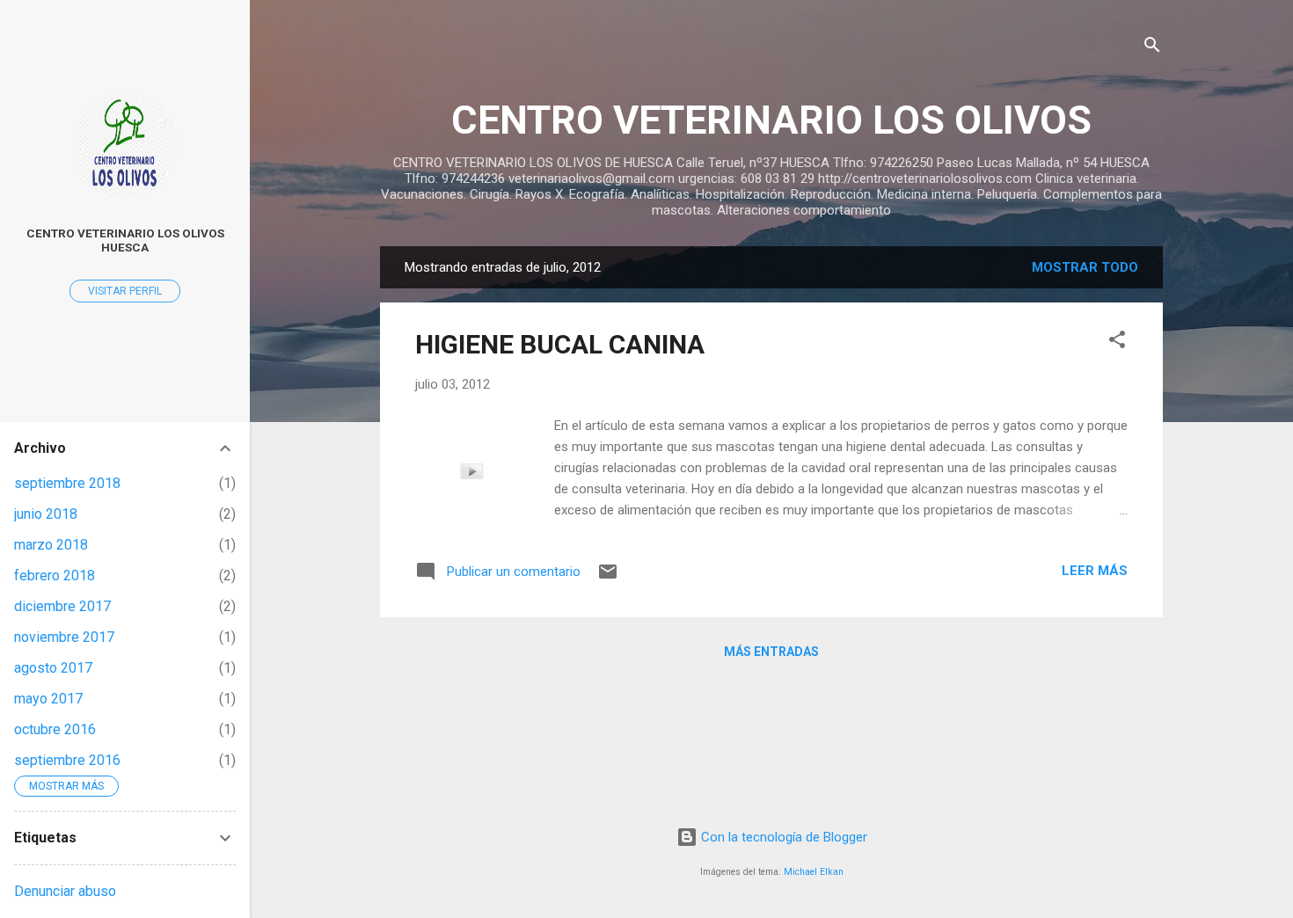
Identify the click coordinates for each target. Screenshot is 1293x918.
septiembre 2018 (67, 483)
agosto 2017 (53, 667)
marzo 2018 (51, 544)
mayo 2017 (48, 698)
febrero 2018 (54, 575)
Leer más (1095, 571)
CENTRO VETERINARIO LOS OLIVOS (771, 120)
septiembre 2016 (67, 760)
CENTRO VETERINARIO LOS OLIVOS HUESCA (125, 240)
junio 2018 (45, 514)
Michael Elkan (814, 872)
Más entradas (771, 652)
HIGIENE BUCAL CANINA (560, 344)
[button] (1117, 342)
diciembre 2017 (62, 606)
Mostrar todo (1085, 267)
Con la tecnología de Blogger (782, 837)
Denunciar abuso (65, 891)
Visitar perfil (125, 291)
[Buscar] (1152, 48)
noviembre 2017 (64, 637)
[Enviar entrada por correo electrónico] (607, 578)
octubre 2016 (55, 729)
